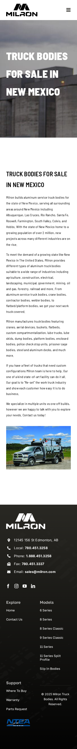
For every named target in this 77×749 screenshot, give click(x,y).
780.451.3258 (36, 548)
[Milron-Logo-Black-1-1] (21, 5)
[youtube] (25, 586)
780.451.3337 (32, 564)
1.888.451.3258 (38, 556)
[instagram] (16, 586)
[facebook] (8, 586)
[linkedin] (33, 586)
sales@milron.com (40, 572)
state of (16, 203)
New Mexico (30, 203)
